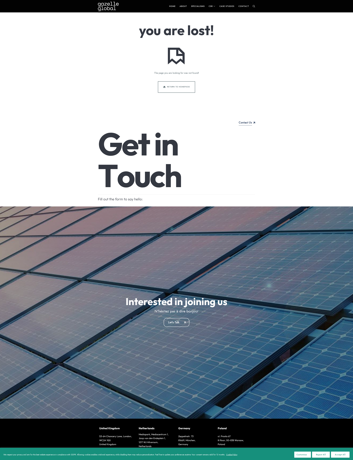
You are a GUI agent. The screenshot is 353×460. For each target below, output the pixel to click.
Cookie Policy (231, 454)
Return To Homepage (178, 86)
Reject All (321, 454)
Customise (301, 454)
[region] (176, 454)
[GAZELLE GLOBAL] (108, 6)
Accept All (340, 454)
